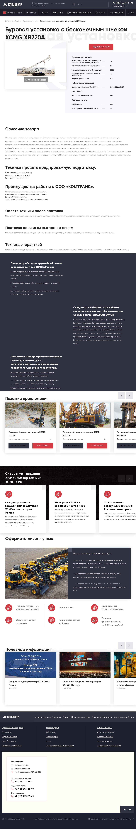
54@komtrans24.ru (22, 769)
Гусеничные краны (105, 737)
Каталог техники (14, 12)
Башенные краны (104, 728)
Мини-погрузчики (9, 741)
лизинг (18, 445)
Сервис (44, 12)
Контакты (100, 12)
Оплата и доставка (80, 717)
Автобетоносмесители (11, 746)
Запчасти (31, 12)
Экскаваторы (52, 737)
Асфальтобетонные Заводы (109, 746)
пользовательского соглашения (65, 819)
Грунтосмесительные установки (60, 746)
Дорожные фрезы (105, 741)
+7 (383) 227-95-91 (123, 3)
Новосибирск (118, 6)
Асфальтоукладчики (105, 732)
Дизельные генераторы (79, 12)
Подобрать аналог (101, 47)
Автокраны (50, 732)
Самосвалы (6, 732)
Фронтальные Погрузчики (12, 728)
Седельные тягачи (9, 737)
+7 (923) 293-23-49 (24, 789)
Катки (48, 741)
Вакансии (58, 12)
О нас (131, 12)
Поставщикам (116, 12)
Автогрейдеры (52, 728)
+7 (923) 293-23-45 (24, 796)
